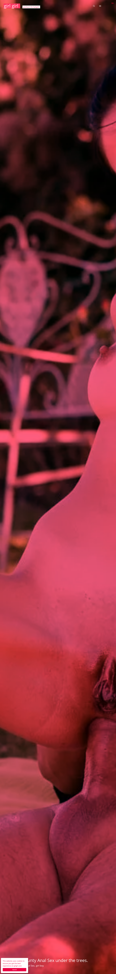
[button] (94, 6)
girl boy (40, 965)
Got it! (14, 970)
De (112, 3)
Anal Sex (29, 965)
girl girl (11, 6)
